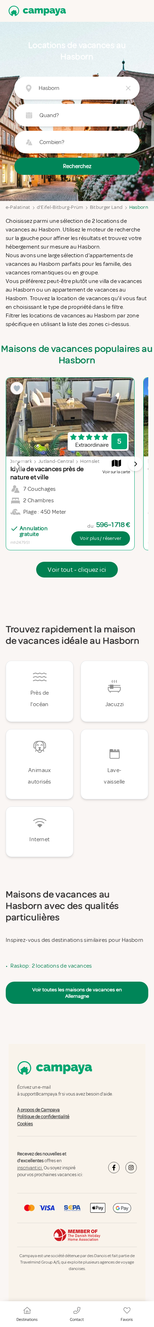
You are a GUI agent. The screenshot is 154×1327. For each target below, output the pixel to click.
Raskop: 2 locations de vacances (51, 965)
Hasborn (138, 207)
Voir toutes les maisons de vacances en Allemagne (77, 993)
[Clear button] (128, 88)
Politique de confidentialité (43, 1117)
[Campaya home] (36, 11)
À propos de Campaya (38, 1110)
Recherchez (77, 166)
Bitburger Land (106, 207)
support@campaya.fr (40, 1094)
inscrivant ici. (30, 1168)
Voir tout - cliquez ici (77, 570)
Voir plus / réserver (100, 538)
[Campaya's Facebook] (114, 1167)
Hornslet (90, 461)
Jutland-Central (56, 461)
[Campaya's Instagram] (131, 1167)
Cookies (25, 1124)
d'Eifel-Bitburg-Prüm (60, 207)
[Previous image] (18, 464)
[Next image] (135, 464)
